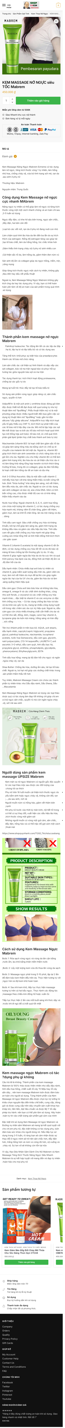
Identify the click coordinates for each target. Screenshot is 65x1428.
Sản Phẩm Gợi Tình (21, 14)
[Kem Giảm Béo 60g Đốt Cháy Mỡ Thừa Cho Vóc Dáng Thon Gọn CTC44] (26, 1220)
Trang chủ (6, 14)
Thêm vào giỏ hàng (38, 100)
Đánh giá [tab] (9, 156)
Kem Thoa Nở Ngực (39, 14)
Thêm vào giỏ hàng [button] (26, 1262)
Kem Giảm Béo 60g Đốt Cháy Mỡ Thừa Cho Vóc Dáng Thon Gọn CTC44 (24, 1251)
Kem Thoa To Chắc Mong (34, 1247)
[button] (56, 21)
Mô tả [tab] (5, 148)
